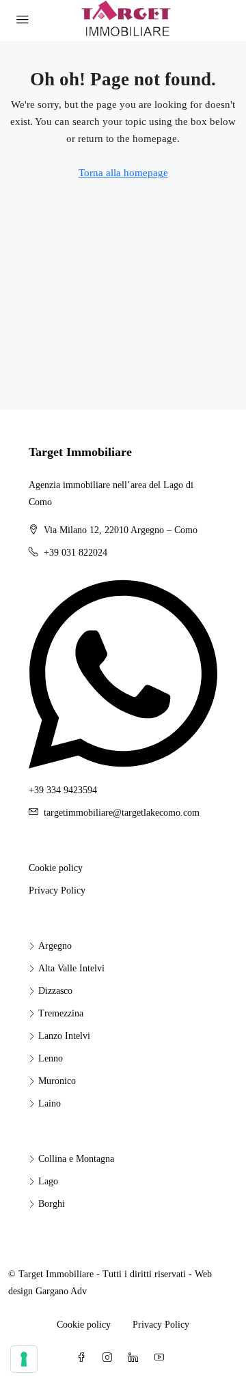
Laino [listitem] (49, 1103)
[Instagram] (110, 1358)
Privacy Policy (57, 890)
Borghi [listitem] (51, 1204)
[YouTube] (161, 1358)
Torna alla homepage (123, 172)
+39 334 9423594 (63, 790)
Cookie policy (56, 868)
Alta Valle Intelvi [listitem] (71, 968)
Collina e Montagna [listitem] (76, 1159)
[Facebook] (84, 1358)
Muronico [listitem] (57, 1081)
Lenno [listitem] (50, 1058)
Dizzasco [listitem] (55, 991)
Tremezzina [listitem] (60, 1013)
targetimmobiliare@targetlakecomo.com (122, 813)
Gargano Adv (61, 1291)
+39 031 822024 (75, 552)
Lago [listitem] (48, 1181)
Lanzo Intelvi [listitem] (64, 1036)
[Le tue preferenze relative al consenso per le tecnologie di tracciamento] (24, 1359)
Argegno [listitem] (55, 946)
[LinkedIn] (136, 1358)
